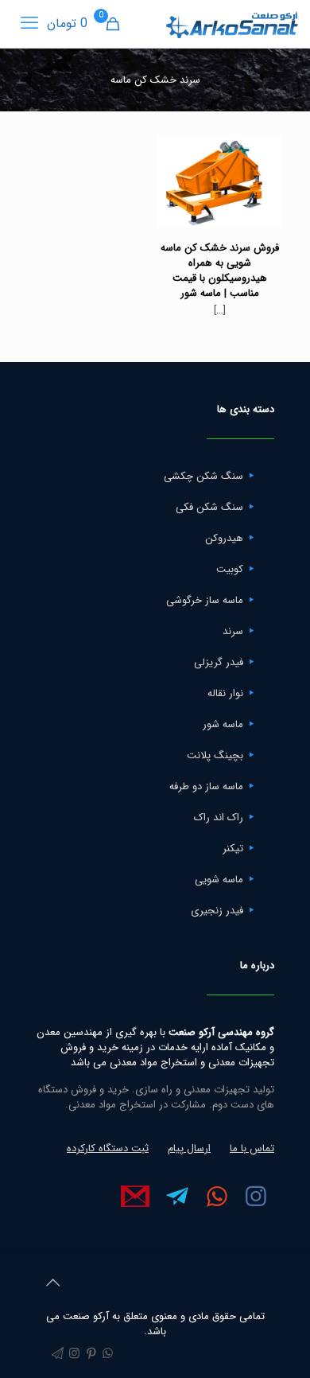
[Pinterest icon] (91, 1354)
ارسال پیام (189, 1148)
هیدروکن (224, 538)
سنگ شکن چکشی (203, 476)
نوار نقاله (225, 693)
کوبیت (229, 569)
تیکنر (233, 848)
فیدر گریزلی (218, 662)
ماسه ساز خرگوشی (204, 600)
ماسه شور (223, 724)
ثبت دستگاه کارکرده (108, 1148)
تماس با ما (252, 1148)
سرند (233, 631)
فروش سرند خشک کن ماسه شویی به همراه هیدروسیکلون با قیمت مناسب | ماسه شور (220, 270)
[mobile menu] (29, 23)
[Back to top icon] (52, 1284)
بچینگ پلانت (215, 755)
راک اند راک (218, 817)
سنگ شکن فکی (209, 507)
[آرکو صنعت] (231, 24)
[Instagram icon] (74, 1354)
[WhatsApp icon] (108, 1354)
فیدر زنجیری (217, 910)
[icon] (58, 1354)
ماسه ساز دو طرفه (206, 786)
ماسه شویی (219, 879)
